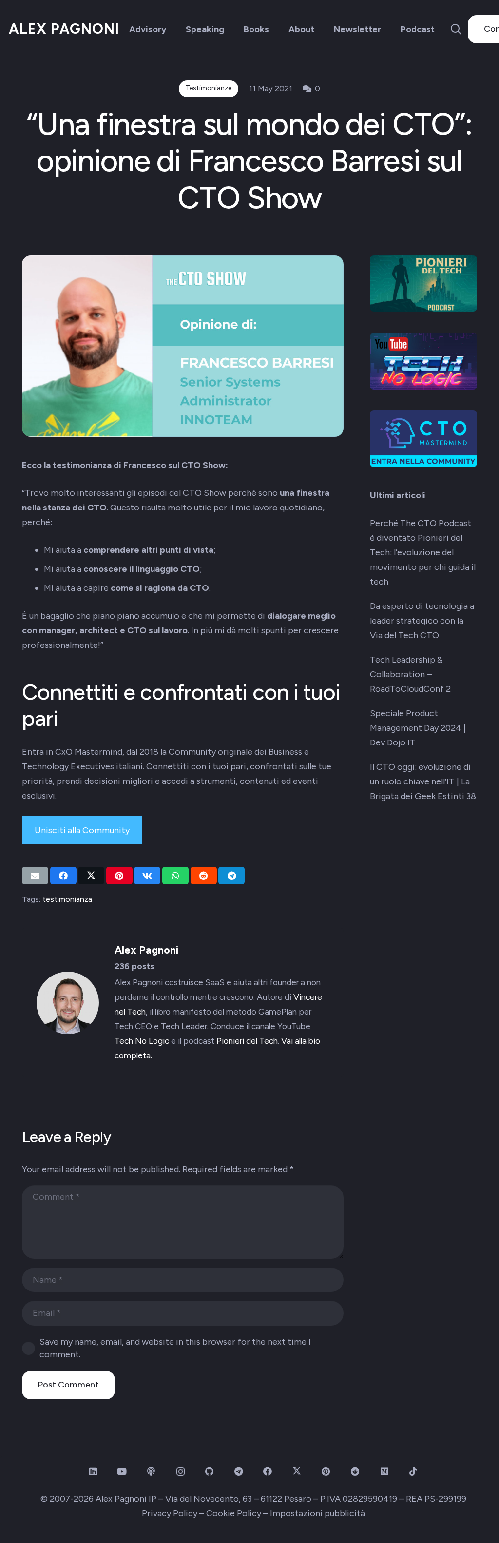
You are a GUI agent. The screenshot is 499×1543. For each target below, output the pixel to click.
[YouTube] (122, 1472)
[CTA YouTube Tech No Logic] (423, 361)
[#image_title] (423, 283)
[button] (456, 29)
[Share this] (63, 875)
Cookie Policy (233, 1513)
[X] (297, 1472)
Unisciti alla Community (82, 830)
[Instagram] (181, 1472)
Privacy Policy (169, 1513)
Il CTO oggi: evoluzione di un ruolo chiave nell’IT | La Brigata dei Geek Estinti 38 (423, 781)
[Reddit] (355, 1472)
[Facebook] (268, 1472)
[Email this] (35, 875)
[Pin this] (119, 875)
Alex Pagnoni (146, 949)
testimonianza (67, 899)
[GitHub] (209, 1472)
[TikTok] (413, 1472)
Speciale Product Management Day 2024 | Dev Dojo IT (418, 728)
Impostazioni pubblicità (317, 1513)
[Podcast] (151, 1472)
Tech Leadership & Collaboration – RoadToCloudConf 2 (410, 674)
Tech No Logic (142, 1041)
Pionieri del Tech (247, 1041)
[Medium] (384, 1472)
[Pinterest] (326, 1472)
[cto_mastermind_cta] (423, 438)
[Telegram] (239, 1472)
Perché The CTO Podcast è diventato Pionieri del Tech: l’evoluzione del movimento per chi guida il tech (423, 552)
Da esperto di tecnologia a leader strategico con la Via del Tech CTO (422, 621)
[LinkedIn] (93, 1472)
